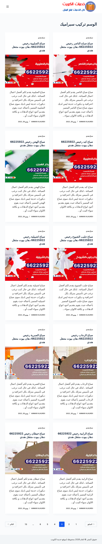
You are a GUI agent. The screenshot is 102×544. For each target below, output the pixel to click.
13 (26, 524)
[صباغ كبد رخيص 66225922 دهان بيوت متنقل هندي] (75, 166)
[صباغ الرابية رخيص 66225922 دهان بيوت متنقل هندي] (75, 457)
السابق (90, 524)
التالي (12, 524)
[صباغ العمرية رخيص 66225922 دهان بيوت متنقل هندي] (27, 362)
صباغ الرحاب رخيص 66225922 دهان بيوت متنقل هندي (76, 339)
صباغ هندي (89, 38)
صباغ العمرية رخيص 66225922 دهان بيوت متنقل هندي (28, 339)
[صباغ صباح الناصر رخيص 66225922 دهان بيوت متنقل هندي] (75, 71)
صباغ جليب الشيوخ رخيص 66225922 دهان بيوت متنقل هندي (76, 240)
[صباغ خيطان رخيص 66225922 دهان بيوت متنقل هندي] (27, 457)
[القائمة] (7, 6)
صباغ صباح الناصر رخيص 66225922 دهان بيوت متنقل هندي (76, 47)
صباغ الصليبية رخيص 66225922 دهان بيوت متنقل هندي (28, 47)
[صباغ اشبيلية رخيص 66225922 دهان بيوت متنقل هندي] (27, 264)
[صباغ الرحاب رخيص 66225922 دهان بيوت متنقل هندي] (75, 362)
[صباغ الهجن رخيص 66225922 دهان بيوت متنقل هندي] (27, 166)
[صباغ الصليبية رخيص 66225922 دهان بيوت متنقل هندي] (27, 71)
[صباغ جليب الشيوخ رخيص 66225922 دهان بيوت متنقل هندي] (75, 264)
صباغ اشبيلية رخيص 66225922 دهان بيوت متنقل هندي (28, 240)
